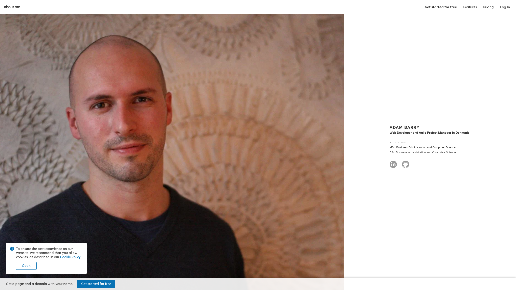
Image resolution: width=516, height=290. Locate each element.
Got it (26, 265)
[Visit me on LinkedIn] (393, 166)
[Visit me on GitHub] (405, 166)
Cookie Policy (70, 257)
